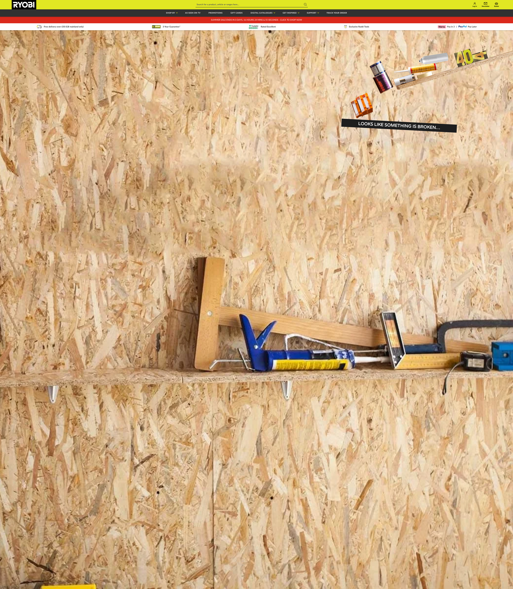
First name (225, 288)
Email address (227, 303)
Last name (265, 288)
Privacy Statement (259, 324)
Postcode (265, 303)
